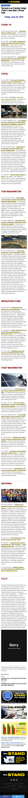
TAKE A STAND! (6, 787)
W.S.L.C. (14, 787)
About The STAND (21, 787)
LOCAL (15, 783)
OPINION (20, 785)
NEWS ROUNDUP (8, 783)
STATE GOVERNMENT (12, 785)
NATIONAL (21, 783)
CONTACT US (15, 789)
